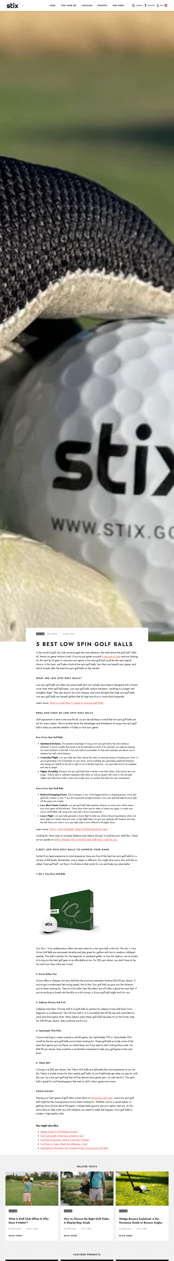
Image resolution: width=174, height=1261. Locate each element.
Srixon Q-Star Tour (48, 974)
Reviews (102, 5)
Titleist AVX (44, 1062)
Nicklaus (87, 5)
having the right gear (102, 1098)
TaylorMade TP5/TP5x (50, 1030)
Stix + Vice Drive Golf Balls (51, 873)
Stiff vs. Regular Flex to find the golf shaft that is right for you (85, 839)
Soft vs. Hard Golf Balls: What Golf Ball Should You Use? (79, 829)
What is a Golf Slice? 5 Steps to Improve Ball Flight (76, 703)
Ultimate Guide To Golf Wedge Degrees (59, 1131)
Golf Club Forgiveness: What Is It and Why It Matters (64, 1140)
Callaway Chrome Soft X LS (52, 1002)
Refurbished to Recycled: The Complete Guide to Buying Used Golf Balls (74, 1148)
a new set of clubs (111, 656)
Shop (52, 5)
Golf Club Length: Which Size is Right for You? (62, 1135)
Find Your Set (69, 5)
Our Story (118, 5)
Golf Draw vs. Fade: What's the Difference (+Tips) (63, 1144)
